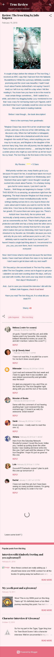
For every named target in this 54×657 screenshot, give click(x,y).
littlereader (17, 368)
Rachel (15, 480)
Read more (47, 580)
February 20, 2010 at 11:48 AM (31, 437)
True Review (19, 4)
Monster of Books (20, 398)
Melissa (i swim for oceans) (25, 327)
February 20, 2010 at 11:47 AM (30, 421)
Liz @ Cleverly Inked (21, 350)
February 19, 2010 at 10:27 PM (25, 330)
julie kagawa (14, 317)
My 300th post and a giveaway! (19, 588)
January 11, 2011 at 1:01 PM (29, 480)
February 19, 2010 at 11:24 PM (25, 353)
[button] (50, 16)
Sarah (15, 421)
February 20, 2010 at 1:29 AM (33, 369)
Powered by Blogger (28, 652)
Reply (15, 345)
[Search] (50, 5)
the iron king (27, 317)
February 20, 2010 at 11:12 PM (28, 464)
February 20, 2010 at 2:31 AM (24, 401)
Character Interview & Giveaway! (21, 618)
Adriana (16, 437)
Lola (14, 464)
